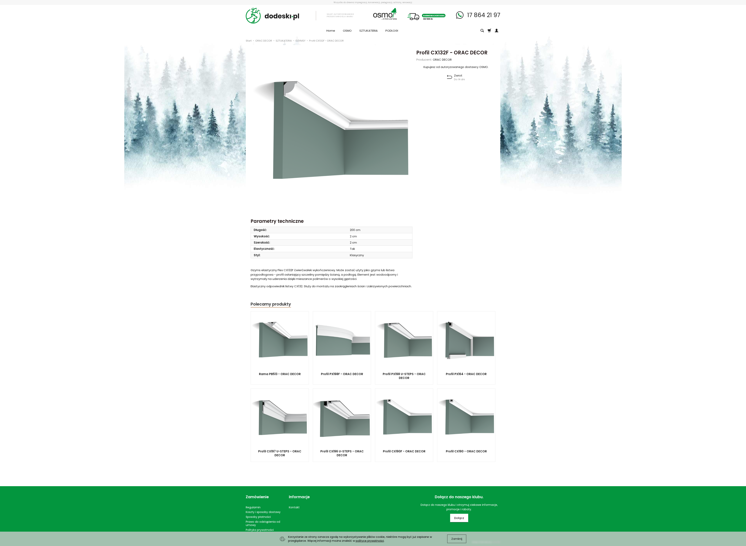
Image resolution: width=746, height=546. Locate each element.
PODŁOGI (391, 31)
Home (330, 31)
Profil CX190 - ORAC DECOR (466, 451)
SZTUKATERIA (368, 31)
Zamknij (456, 539)
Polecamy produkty (271, 304)
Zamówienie (257, 497)
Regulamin (253, 507)
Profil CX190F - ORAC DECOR (404, 451)
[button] (455, 77)
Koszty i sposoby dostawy (263, 512)
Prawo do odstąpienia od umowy (263, 523)
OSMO (347, 31)
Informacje (299, 497)
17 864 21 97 (483, 15)
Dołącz (459, 518)
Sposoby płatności (258, 517)
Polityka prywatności (260, 530)
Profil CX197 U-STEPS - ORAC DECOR (279, 453)
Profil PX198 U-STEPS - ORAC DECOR (404, 376)
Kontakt (294, 507)
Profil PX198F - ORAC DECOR (342, 374)
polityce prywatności (370, 541)
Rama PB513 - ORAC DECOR (280, 374)
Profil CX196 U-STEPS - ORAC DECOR (342, 453)
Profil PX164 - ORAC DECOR (466, 374)
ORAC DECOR (442, 59)
